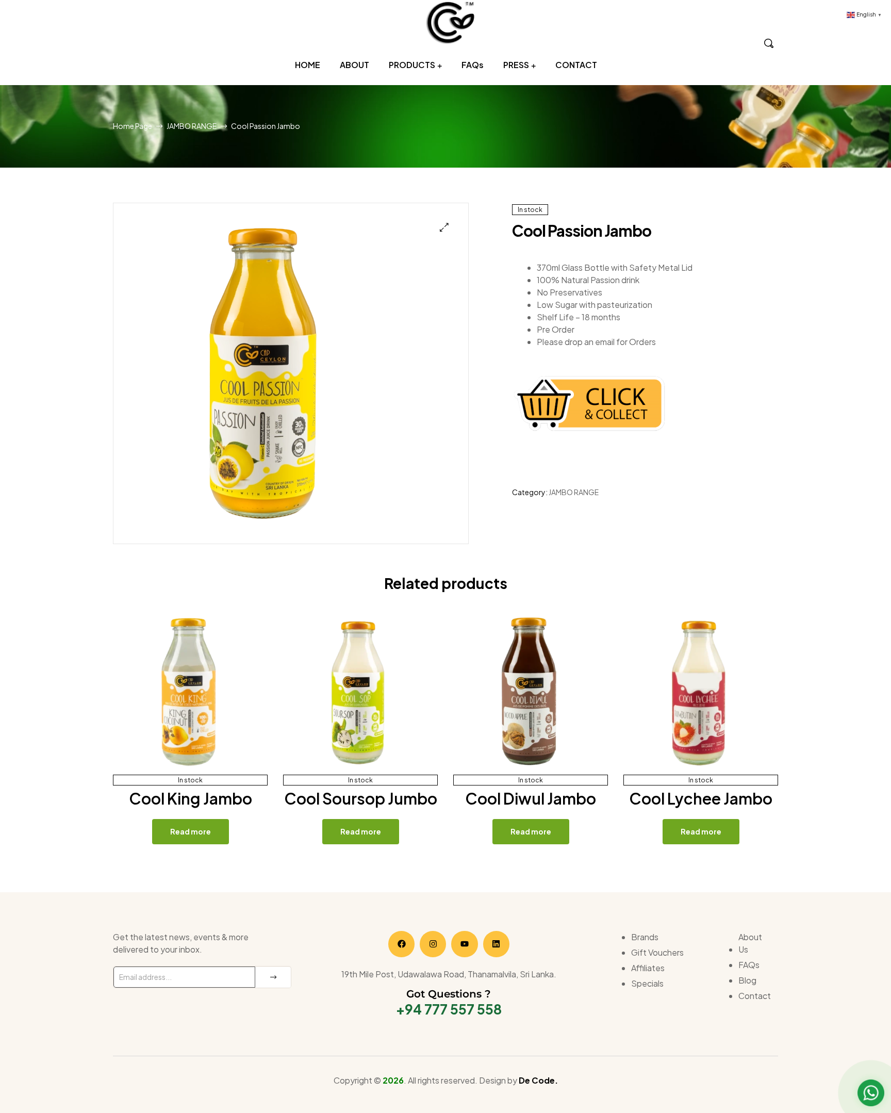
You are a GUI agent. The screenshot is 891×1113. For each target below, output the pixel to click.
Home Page (132, 125)
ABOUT (354, 64)
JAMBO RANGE (192, 125)
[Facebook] (401, 944)
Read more (190, 831)
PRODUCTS (412, 64)
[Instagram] (433, 944)
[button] (444, 227)
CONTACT (576, 64)
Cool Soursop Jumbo (360, 798)
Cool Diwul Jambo (530, 798)
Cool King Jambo (190, 798)
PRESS (516, 64)
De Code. (538, 1080)
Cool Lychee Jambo (700, 798)
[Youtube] (464, 944)
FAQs (472, 64)
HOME (307, 64)
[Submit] (273, 977)
